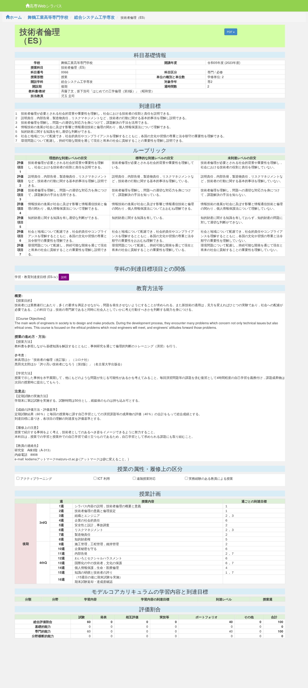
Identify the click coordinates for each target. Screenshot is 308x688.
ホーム (16, 17)
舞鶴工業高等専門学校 (48, 17)
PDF (230, 32)
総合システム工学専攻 (94, 17)
